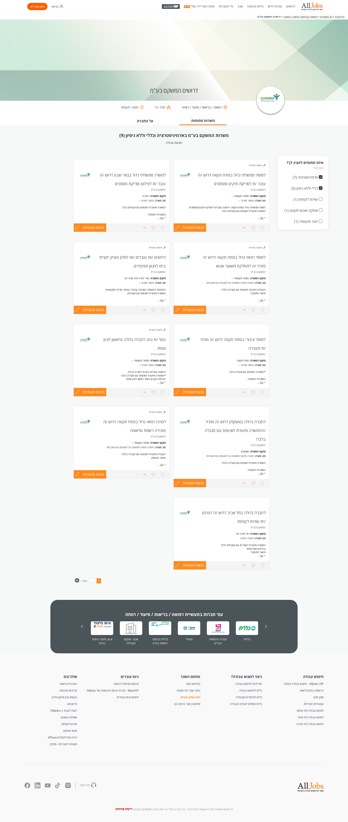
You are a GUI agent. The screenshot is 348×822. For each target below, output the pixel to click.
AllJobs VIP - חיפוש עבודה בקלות (304, 684)
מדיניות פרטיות (68, 690)
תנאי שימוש (70, 731)
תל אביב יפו (131, 278)
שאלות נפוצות (69, 717)
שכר (240, 6)
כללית (247, 639)
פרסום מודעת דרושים (126, 684)
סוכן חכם (319, 697)
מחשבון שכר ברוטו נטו (187, 704)
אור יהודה (143, 278)
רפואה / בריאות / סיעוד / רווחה (300, 16)
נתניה (145, 196)
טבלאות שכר (193, 684)
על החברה (145, 120)
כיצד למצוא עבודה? (246, 676)
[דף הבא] (77, 581)
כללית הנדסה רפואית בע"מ (160, 641)
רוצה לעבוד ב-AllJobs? (63, 711)
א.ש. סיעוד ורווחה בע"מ (102, 641)
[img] (312, 6)
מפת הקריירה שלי (202, 6)
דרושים (290, 6)
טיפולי (189, 639)
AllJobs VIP (171, 7)
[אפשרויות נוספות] (144, 227)
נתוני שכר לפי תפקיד (188, 690)
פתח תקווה (243, 360)
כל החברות (226, 6)
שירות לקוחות (69, 724)
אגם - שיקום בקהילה (131, 641)
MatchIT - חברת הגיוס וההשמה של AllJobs (113, 690)
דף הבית (339, 16)
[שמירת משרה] (153, 227)
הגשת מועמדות (93, 227)
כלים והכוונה (255, 6)
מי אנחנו (72, 704)
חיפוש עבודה (313, 676)
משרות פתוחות (203, 120)
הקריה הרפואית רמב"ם (218, 641)
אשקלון (245, 451)
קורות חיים (275, 6)
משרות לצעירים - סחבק (63, 744)
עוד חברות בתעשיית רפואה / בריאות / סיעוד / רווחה (174, 614)
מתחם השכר (190, 676)
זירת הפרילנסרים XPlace (62, 737)
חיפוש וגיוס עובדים (128, 697)
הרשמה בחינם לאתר (311, 690)
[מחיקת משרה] (162, 227)
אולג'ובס (70, 676)
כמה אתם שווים (190, 697)
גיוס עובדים (37, 7)
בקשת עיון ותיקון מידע (64, 697)
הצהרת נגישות (68, 684)
